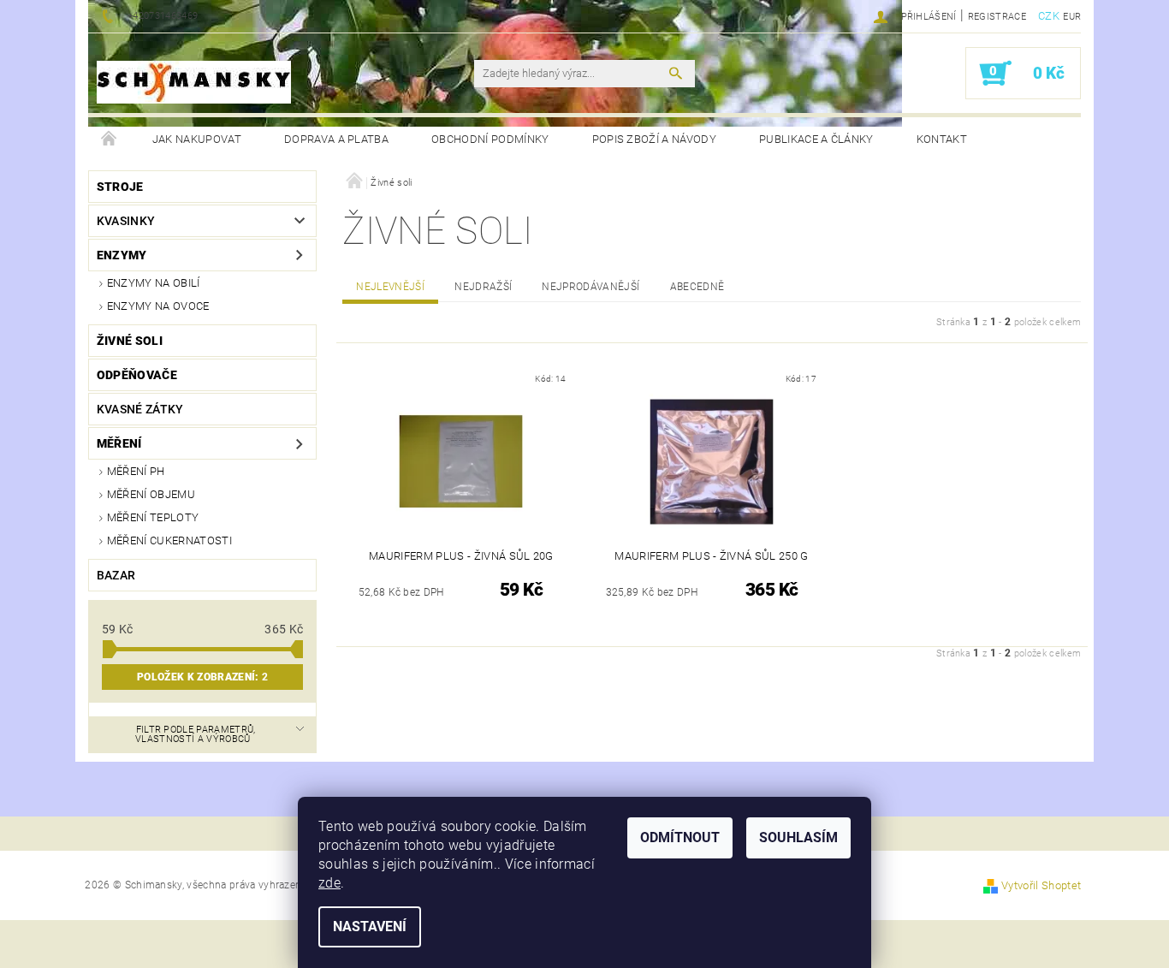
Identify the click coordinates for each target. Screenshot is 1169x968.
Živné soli (130, 340)
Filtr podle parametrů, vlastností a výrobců (195, 734)
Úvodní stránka (109, 139)
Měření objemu (151, 494)
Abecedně (697, 287)
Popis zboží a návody (654, 139)
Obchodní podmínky (490, 139)
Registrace (997, 16)
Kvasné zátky (140, 409)
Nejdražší (483, 287)
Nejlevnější (390, 287)
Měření (119, 443)
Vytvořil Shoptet (1041, 885)
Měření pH (136, 471)
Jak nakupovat (196, 139)
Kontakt (942, 139)
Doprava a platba (336, 139)
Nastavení (369, 926)
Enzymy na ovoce (158, 306)
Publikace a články (816, 139)
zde (329, 883)
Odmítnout (680, 837)
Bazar (116, 575)
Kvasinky (126, 221)
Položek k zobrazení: (202, 677)
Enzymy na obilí (153, 282)
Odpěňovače (137, 375)
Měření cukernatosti (169, 540)
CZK (1048, 15)
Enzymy (122, 255)
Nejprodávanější (590, 287)
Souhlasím (798, 837)
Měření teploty (153, 517)
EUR (1072, 16)
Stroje (120, 186)
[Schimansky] (194, 82)
